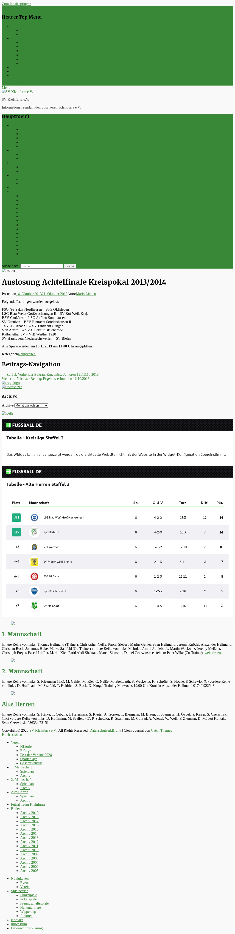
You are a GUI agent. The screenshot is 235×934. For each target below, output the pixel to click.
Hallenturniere (30, 55)
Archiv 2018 (29, 200)
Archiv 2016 (29, 208)
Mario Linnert (86, 294)
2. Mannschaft (21, 163)
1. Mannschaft (21, 150)
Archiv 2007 (29, 245)
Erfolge (25, 134)
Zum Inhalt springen (16, 4)
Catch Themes (161, 730)
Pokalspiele (28, 47)
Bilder (15, 192)
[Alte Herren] (13, 694)
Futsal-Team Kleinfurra (28, 187)
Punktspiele (28, 42)
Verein (25, 34)
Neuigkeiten (20, 26)
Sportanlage (28, 142)
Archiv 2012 (29, 225)
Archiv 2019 (29, 196)
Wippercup (28, 59)
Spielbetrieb (19, 38)
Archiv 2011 (29, 229)
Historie (26, 130)
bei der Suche (12, 262)
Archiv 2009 (29, 237)
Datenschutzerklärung (27, 75)
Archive (8, 405)
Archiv (25, 158)
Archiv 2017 (29, 204)
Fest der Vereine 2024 (36, 138)
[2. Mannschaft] (13, 661)
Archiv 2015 (29, 212)
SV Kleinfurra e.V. (15, 99)
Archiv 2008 (29, 241)
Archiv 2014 (29, 216)
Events (25, 30)
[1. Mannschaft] (13, 624)
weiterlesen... (214, 653)
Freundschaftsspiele (34, 51)
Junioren (26, 63)
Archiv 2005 (29, 254)
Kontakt (17, 67)
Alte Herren (19, 175)
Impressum (19, 71)
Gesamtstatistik (31, 146)
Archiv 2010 (29, 233)
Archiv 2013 (29, 221)
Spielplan (27, 154)
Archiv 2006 (29, 250)
